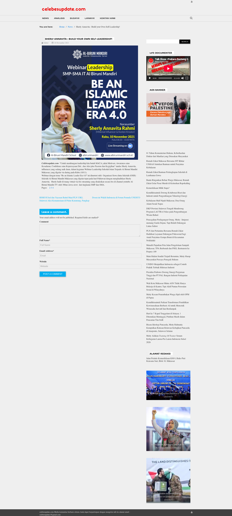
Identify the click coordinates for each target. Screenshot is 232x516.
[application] (168, 68)
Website (43, 261)
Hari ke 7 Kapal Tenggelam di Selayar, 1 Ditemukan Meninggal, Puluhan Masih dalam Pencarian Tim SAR (165, 316)
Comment (43, 221)
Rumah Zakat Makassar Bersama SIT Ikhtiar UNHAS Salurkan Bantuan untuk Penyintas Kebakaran (165, 164)
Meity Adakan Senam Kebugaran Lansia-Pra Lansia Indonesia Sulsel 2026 (166, 339)
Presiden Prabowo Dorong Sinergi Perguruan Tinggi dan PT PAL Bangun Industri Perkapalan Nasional (166, 275)
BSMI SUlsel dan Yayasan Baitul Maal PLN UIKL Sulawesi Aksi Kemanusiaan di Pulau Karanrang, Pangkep (64, 199)
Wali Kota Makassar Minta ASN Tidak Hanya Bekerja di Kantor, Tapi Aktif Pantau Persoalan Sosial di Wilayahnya (166, 286)
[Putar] (149, 78)
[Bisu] (182, 78)
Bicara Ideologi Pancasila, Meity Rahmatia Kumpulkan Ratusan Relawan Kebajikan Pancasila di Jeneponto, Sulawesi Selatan (168, 327)
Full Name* (44, 240)
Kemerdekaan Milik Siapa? (157, 187)
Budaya (74, 18)
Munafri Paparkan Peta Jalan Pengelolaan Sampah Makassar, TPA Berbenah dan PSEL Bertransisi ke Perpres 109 (167, 248)
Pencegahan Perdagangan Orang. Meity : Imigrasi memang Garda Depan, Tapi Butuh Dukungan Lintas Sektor (167, 222)
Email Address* (46, 250)
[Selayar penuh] (187, 78)
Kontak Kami (107, 18)
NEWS (45, 18)
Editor (46, 42)
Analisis (59, 18)
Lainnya (90, 18)
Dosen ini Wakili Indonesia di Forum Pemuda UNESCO (116, 197)
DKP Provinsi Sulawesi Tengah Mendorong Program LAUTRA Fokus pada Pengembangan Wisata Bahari (166, 211)
